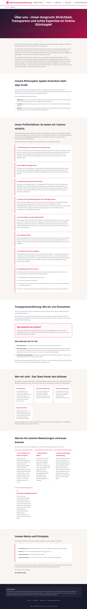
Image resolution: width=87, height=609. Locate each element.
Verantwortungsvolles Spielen (53, 600)
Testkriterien (58, 2)
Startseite (7, 7)
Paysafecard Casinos (38, 2)
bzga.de (65, 593)
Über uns (49, 2)
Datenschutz (68, 2)
